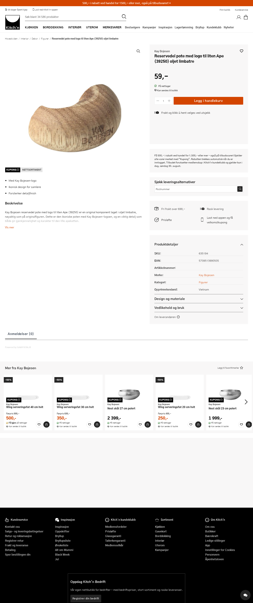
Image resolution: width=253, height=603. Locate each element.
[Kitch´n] (13, 22)
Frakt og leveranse (16, 545)
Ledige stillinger (215, 541)
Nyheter (229, 27)
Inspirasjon (165, 27)
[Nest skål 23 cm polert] (230, 389)
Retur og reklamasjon (18, 536)
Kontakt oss (12, 527)
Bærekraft (211, 536)
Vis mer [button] (9, 227)
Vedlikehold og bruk (169, 307)
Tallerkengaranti (115, 541)
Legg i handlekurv (208, 100)
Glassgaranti (113, 536)
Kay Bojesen (162, 51)
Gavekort (161, 531)
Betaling (10, 550)
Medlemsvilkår (114, 545)
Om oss (210, 527)
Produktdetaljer (166, 244)
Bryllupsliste (63, 541)
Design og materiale (169, 298)
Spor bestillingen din (17, 554)
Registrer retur (14, 541)
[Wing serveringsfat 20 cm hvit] (179, 389)
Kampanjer (149, 27)
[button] (241, 51)
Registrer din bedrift (85, 598)
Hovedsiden (11, 38)
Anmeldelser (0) (21, 333)
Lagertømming (184, 27)
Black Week (62, 554)
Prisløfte (166, 220)
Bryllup (200, 27)
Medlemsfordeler (116, 527)
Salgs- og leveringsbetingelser (24, 531)
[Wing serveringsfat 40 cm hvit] (28, 389)
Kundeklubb (214, 27)
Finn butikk (225, 9)
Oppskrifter (62, 531)
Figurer (45, 38)
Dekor (35, 38)
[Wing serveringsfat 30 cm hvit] (78, 389)
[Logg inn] (239, 17)
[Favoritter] (39, 424)
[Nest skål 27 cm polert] (129, 389)
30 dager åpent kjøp (17, 9)
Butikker (210, 531)
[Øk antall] (169, 100)
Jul (57, 559)
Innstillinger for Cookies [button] (220, 550)
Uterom (160, 545)
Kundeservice (241, 9)
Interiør (25, 38)
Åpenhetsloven (214, 559)
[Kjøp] (46, 424)
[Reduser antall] (158, 100)
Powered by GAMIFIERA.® (18, 347)
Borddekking (163, 536)
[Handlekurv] (246, 17)
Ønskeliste (61, 545)
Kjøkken (160, 527)
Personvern (212, 554)
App (207, 545)
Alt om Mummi (64, 550)
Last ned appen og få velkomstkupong (220, 220)
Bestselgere (132, 27)
